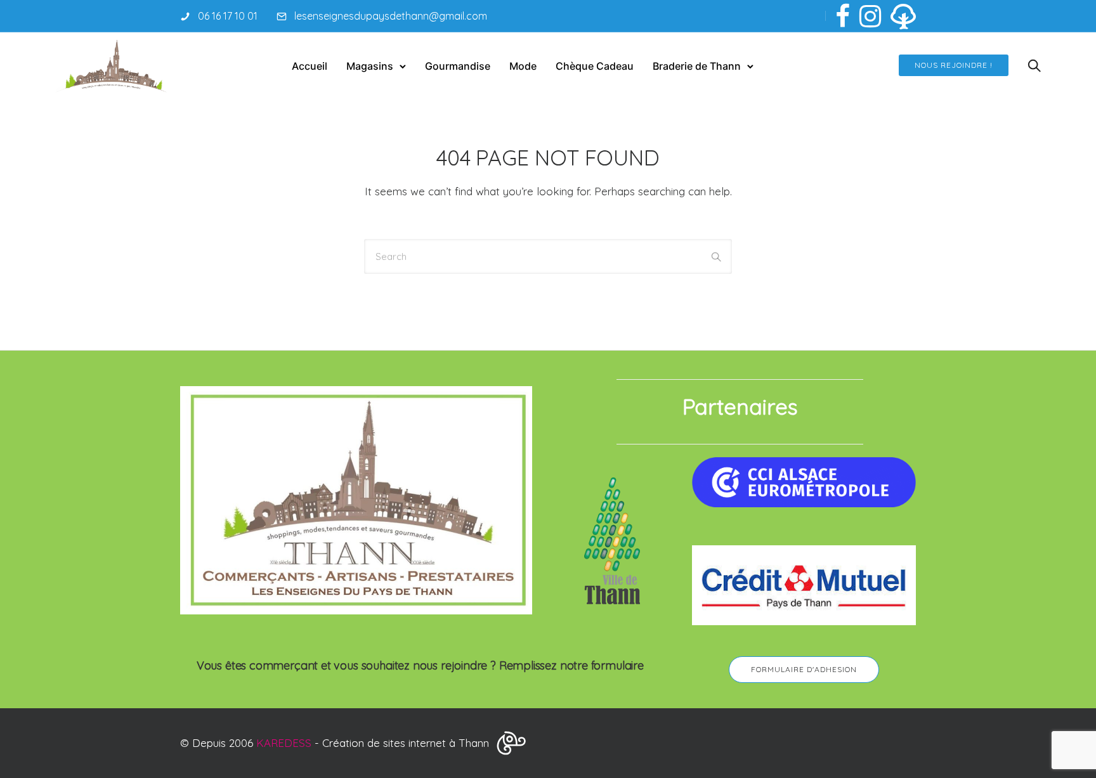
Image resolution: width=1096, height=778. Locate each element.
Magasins (369, 66)
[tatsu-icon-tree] (903, 16)
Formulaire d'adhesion (804, 669)
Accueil (309, 66)
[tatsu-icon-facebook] (842, 16)
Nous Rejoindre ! (954, 65)
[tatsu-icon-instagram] (870, 16)
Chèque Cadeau (595, 66)
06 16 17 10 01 (228, 16)
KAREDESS (283, 742)
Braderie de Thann (697, 66)
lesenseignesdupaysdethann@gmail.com (390, 16)
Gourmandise (457, 66)
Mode (523, 66)
